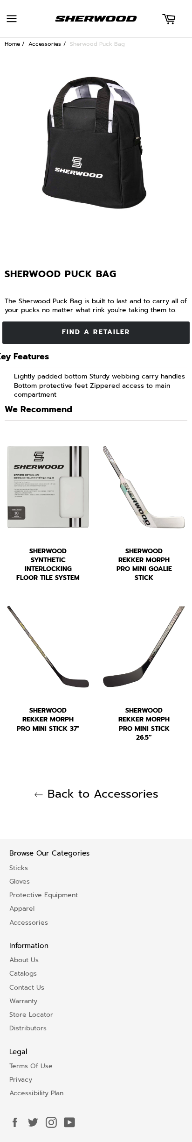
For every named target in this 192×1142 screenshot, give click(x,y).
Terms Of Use (31, 1066)
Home (12, 44)
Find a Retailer (96, 332)
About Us (24, 960)
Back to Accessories (100, 794)
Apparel (21, 909)
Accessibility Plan (36, 1093)
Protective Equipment (43, 895)
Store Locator (31, 1015)
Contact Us (26, 987)
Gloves (19, 881)
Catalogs (23, 973)
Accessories (44, 44)
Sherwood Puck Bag (97, 44)
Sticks (18, 868)
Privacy (20, 1080)
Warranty (23, 1001)
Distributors (28, 1028)
